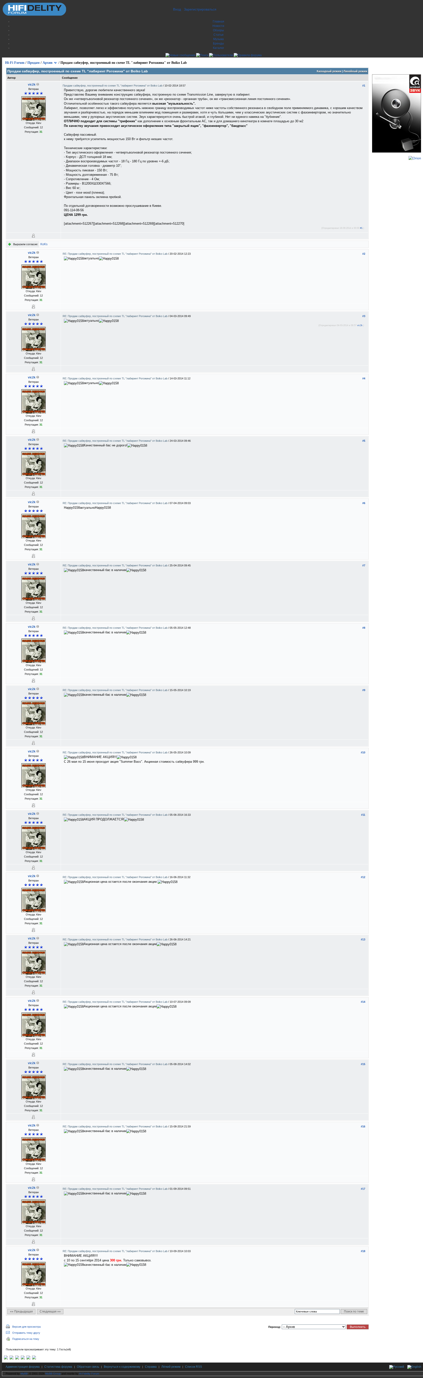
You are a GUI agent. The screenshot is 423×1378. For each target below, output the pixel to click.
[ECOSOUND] (23, 1358)
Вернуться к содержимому (122, 1366)
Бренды (218, 43)
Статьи (218, 34)
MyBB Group (53, 1373)
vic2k (31, 84)
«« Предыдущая (21, 1311)
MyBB (24, 1373)
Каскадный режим (329, 71)
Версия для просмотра (26, 1326)
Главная (218, 21)
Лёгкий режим (170, 1366)
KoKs (43, 244)
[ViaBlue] (17, 1358)
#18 (363, 1251)
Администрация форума (23, 1366)
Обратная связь (88, 1366)
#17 (363, 1188)
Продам (33, 63)
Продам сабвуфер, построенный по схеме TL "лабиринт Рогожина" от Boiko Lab (113, 85)
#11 (363, 814)
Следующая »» (50, 1311)
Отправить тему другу (26, 1332)
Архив (48, 63)
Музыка (218, 39)
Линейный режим (355, 71)
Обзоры (218, 30)
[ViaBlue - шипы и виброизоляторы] (28, 1358)
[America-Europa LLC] (11, 1358)
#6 (363, 503)
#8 (363, 627)
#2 (363, 253)
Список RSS (193, 1366)
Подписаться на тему (25, 1338)
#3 (363, 316)
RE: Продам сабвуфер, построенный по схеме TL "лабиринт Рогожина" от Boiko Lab (115, 253)
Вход (177, 9)
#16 (363, 1126)
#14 (363, 1001)
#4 (363, 378)
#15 (363, 1064)
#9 (363, 690)
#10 (363, 752)
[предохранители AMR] (6, 1358)
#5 (363, 440)
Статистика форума (58, 1366)
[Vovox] (34, 1358)
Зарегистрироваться (200, 9)
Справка (151, 1366)
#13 (363, 939)
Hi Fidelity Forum (89, 1373)
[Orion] (415, 158)
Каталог (218, 48)
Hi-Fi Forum (14, 63)
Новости (218, 26)
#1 (363, 85)
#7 (363, 565)
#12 (363, 877)
